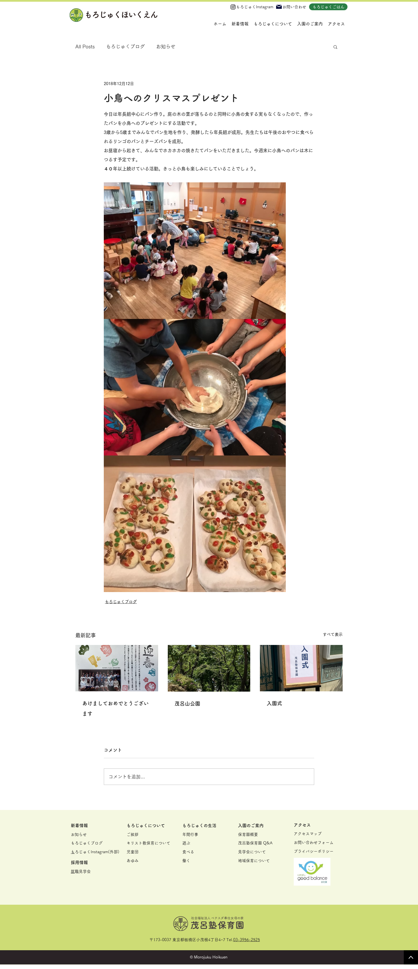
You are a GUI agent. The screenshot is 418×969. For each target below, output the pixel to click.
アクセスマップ (308, 834)
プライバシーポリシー (314, 851)
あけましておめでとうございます (115, 708)
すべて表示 (333, 634)
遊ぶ (186, 843)
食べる (188, 852)
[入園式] (301, 668)
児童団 (132, 852)
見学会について (252, 852)
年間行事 (190, 834)
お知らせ (165, 46)
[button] (273, 24)
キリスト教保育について (148, 843)
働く (186, 861)
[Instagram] (233, 7)
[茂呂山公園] (209, 668)
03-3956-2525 (246, 940)
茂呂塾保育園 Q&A (255, 843)
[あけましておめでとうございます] (116, 668)
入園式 (274, 703)
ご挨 (130, 834)
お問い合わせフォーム (314, 842)
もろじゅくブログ (125, 46)
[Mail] (279, 7)
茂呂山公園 (187, 703)
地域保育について (254, 861)
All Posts (85, 46)
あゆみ (132, 861)
